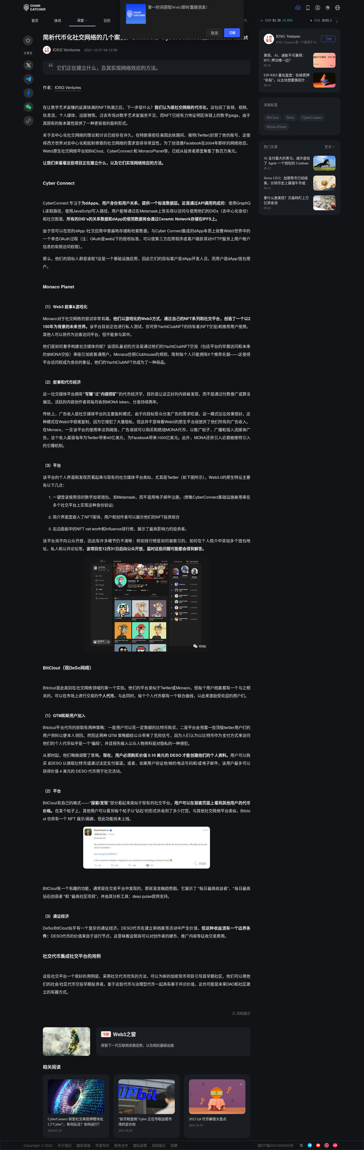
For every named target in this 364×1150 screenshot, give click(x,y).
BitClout (273, 118)
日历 (107, 21)
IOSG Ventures (68, 87)
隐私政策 (140, 1145)
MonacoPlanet (276, 127)
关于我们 (65, 1145)
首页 (34, 21)
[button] (337, 7)
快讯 (57, 21)
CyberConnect (312, 118)
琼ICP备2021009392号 (275, 1145)
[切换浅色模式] (328, 8)
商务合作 (121, 1145)
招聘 (174, 1145)
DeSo (290, 118)
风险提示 (159, 1145)
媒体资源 (83, 1145)
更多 (328, 147)
